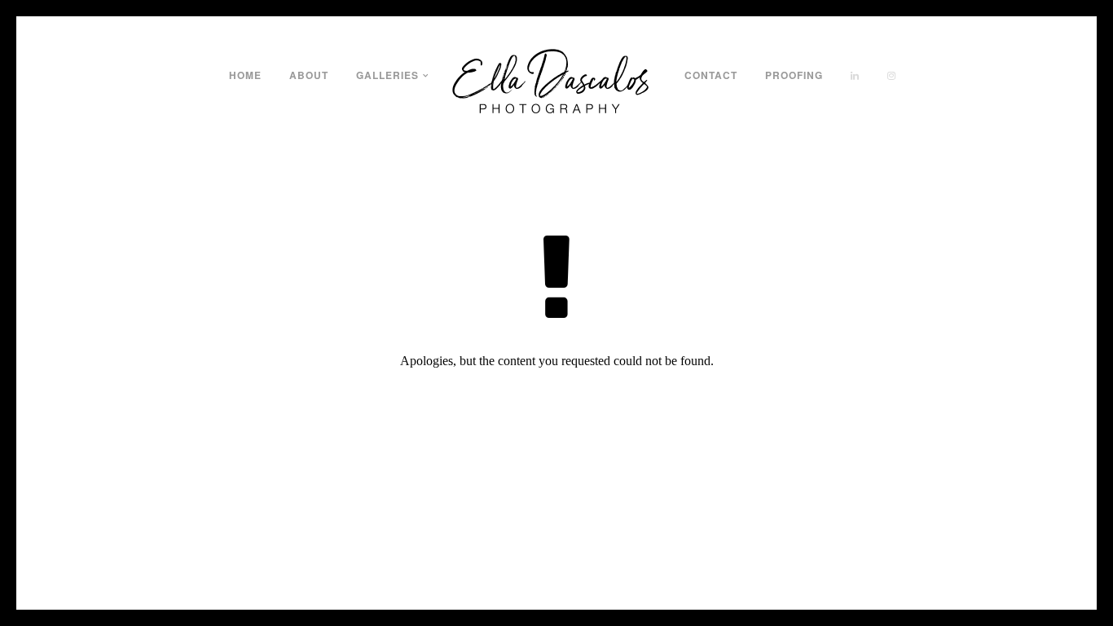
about (308, 75)
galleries (387, 75)
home (245, 75)
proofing (794, 75)
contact (710, 75)
